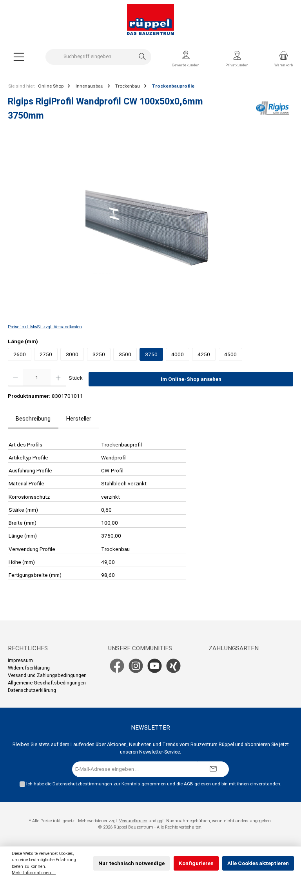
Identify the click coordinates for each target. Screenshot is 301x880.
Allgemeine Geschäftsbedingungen (47, 683)
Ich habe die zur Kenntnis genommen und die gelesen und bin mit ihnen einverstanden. (153, 784)
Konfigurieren (196, 863)
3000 (72, 354)
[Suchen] (142, 57)
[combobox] (89, 57)
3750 (151, 354)
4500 (230, 354)
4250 (204, 354)
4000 (177, 354)
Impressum (20, 660)
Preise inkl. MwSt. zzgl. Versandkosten (45, 326)
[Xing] (173, 666)
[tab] (33, 419)
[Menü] (19, 57)
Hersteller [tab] (78, 418)
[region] (150, 228)
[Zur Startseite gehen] (150, 19)
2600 (19, 354)
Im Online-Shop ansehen (191, 379)
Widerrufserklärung (29, 668)
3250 (98, 354)
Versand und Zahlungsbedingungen (47, 675)
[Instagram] (136, 666)
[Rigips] (272, 111)
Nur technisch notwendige (131, 863)
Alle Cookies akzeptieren (258, 863)
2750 (46, 354)
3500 (125, 354)
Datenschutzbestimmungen (82, 784)
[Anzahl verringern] (15, 377)
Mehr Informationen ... (34, 872)
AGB (188, 784)
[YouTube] (154, 666)
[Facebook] (117, 666)
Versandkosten (133, 820)
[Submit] (213, 769)
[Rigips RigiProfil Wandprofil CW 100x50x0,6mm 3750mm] (150, 228)
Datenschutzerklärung (32, 690)
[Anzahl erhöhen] (58, 377)
